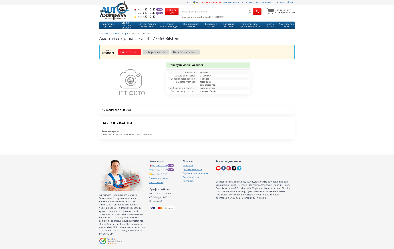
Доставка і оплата (233, 2)
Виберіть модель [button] (184, 52)
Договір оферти (191, 177)
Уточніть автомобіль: (108, 51)
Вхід (291, 2)
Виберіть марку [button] (155, 52)
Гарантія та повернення (258, 2)
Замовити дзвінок (158, 178)
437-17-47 (147, 9)
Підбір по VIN (172, 11)
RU (188, 2)
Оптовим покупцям (211, 2)
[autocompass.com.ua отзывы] (111, 241)
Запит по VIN (156, 182)
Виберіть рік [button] (128, 52)
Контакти (279, 2)
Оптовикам (189, 180)
